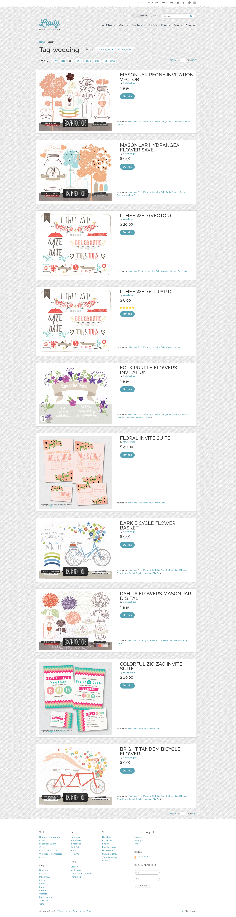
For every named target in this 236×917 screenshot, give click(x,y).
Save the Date (158, 122)
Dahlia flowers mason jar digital (155, 596)
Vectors (186, 122)
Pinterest (189, 2)
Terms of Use (79, 911)
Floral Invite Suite (145, 438)
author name (109, 61)
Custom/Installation (49, 850)
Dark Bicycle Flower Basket (147, 525)
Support (138, 837)
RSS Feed (143, 856)
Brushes (43, 870)
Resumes (75, 854)
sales (88, 61)
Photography (45, 897)
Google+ (195, 2)
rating (79, 61)
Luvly (182, 911)
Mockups (43, 857)
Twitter (178, 2)
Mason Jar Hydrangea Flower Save (149, 147)
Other (42, 847)
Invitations (132, 122)
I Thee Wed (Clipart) (145, 291)
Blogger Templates (49, 837)
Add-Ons (44, 900)
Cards (124, 573)
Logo (41, 887)
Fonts (42, 880)
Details (127, 96)
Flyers (74, 850)
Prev (172, 60)
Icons (42, 840)
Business (75, 837)
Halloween (108, 850)
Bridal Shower (172, 192)
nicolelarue (128, 219)
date (63, 61)
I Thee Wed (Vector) (145, 215)
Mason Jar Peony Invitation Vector (157, 77)
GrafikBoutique (129, 83)
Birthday (156, 570)
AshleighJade (129, 442)
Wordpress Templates (50, 854)
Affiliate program (64, 911)
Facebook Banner (48, 844)
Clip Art (169, 122)
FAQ (136, 844)
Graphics (178, 122)
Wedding (147, 122)
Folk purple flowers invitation (148, 370)
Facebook (183, 2)
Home (42, 42)
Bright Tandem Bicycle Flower (150, 751)
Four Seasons (109, 847)
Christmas (107, 840)
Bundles (106, 837)
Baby (119, 573)
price (97, 61)
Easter (105, 844)
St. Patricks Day (109, 854)
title (71, 61)
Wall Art (75, 847)
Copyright (139, 840)
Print (140, 122)
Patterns (139, 418)
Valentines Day (109, 857)
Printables (76, 840)
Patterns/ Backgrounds (82, 873)
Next (194, 60)
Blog (89, 911)
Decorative (183, 271)
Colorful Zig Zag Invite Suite (151, 666)
